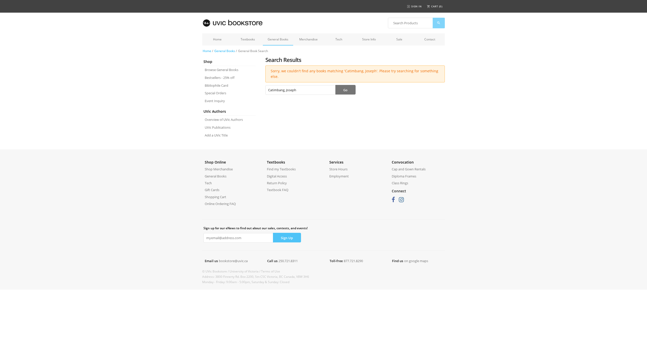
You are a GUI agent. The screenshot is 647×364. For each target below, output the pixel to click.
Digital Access (277, 176)
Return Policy (277, 183)
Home (217, 39)
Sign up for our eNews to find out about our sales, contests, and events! (255, 228)
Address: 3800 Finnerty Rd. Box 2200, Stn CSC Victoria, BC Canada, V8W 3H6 (255, 277)
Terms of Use (270, 271)
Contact (429, 39)
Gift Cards (212, 190)
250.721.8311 (288, 261)
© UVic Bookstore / (215, 271)
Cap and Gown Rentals (409, 169)
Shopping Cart (215, 197)
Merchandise (308, 39)
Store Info (369, 39)
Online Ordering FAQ (220, 203)
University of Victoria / (245, 271)
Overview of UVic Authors (224, 119)
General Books (278, 39)
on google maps (416, 261)
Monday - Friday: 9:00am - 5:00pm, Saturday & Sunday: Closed (245, 282)
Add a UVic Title (216, 135)
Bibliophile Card (216, 85)
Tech (338, 39)
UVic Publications (217, 127)
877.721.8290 (353, 261)
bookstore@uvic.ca (233, 261)
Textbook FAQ (277, 190)
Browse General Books (221, 69)
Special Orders (215, 93)
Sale (399, 39)
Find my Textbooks (281, 169)
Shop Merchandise (219, 169)
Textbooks (248, 39)
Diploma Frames (404, 176)
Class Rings (400, 183)
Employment (339, 176)
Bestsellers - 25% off (220, 77)
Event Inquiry (215, 101)
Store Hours (338, 169)
